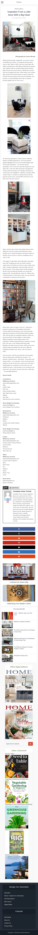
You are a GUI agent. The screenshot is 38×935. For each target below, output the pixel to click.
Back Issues (7, 901)
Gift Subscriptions (9, 898)
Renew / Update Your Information (14, 895)
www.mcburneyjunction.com (11, 383)
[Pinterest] (8, 501)
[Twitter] (5, 499)
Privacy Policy (8, 926)
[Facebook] (8, 499)
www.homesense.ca (8, 480)
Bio (6, 487)
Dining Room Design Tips (21, 655)
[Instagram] (10, 499)
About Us (7, 920)
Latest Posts (15, 487)
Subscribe (7, 893)
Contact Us (7, 923)
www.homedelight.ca (9, 405)
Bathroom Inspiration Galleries (22, 621)
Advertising (7, 917)
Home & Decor (19, 9)
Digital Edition (8, 904)
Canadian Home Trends (20, 18)
